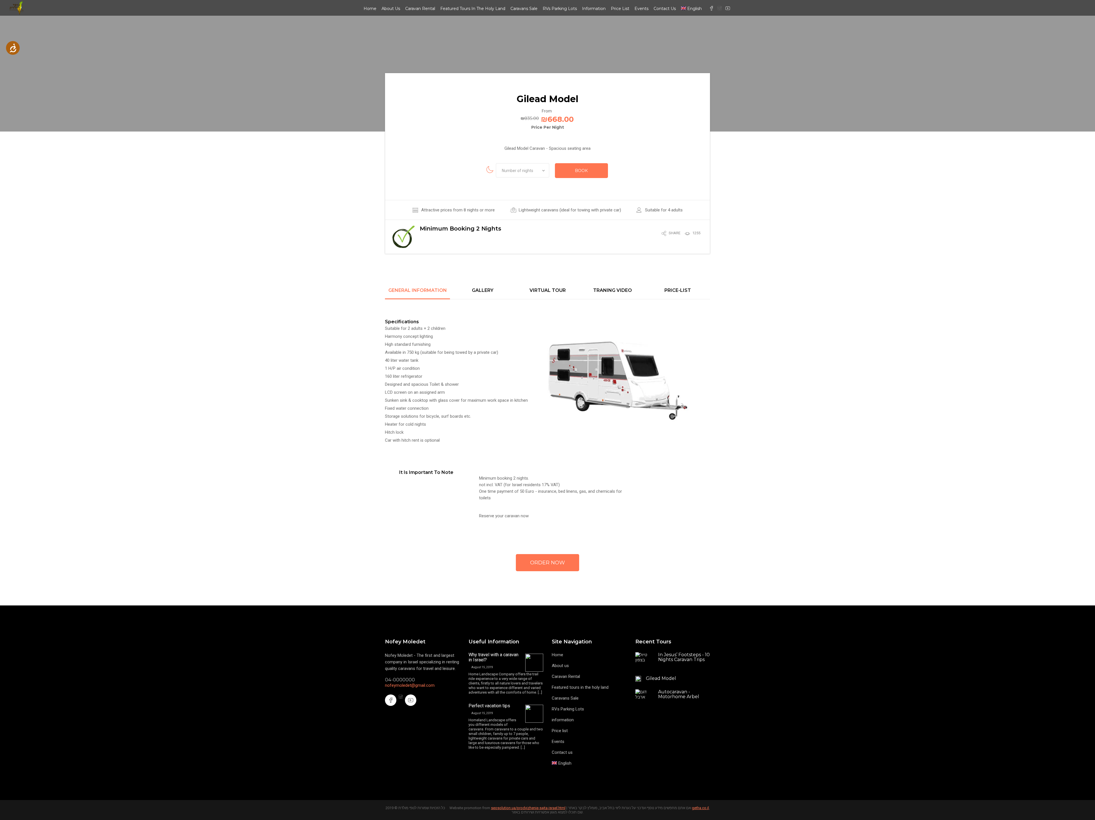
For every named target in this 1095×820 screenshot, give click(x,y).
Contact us (665, 9)
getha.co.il (700, 808)
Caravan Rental (420, 9)
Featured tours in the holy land (472, 9)
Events (641, 9)
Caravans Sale (524, 9)
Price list (620, 9)
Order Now (547, 563)
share (674, 233)
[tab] (417, 293)
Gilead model (661, 678)
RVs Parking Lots (560, 9)
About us (391, 9)
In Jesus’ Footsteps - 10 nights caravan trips (684, 657)
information (594, 9)
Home (370, 9)
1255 (696, 233)
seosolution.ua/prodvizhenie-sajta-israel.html (528, 808)
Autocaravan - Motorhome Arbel (678, 694)
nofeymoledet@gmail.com (410, 685)
